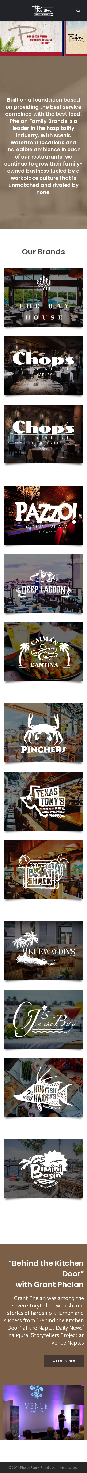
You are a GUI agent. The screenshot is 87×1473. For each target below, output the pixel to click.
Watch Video (64, 1361)
